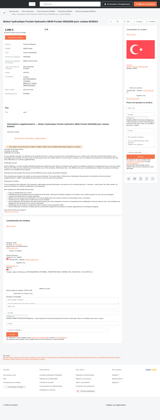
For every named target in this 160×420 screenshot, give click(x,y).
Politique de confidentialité (48, 379)
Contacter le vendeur (15, 37)
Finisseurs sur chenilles (98, 357)
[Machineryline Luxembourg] (14, 4)
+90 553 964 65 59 (31, 259)
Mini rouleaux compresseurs (20, 357)
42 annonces (17, 244)
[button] (111, 21)
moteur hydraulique (30, 52)
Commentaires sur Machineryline (51, 386)
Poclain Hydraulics (29, 44)
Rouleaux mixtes (9, 359)
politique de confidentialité (40, 337)
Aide (4, 379)
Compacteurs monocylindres (57, 357)
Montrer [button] (22, 259)
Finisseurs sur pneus (22, 359)
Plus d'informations (133, 98)
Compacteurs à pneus (37, 359)
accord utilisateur (61, 337)
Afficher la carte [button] (44, 288)
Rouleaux (6, 357)
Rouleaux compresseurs (38, 357)
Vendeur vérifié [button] (11, 243)
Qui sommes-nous (9, 375)
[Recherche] (41, 4)
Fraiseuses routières (113, 357)
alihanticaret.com (12, 248)
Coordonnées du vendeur (12, 382)
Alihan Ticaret (11, 226)
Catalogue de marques (47, 390)
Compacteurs (85, 357)
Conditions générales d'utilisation (51, 375)
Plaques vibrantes (73, 357)
